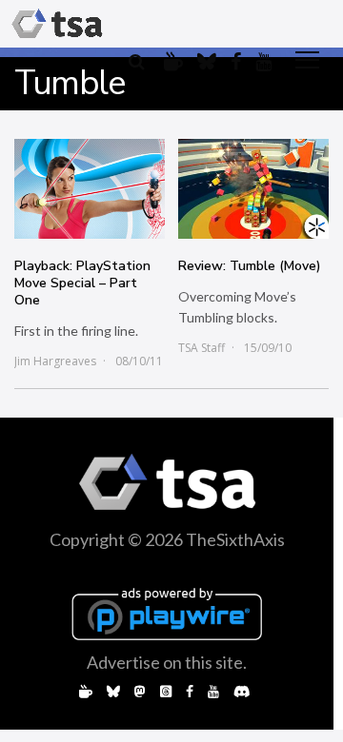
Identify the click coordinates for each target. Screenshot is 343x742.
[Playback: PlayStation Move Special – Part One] (89, 189)
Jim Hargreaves (55, 361)
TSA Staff (201, 348)
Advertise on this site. (167, 662)
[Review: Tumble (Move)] (253, 189)
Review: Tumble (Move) (249, 266)
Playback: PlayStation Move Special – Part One (82, 283)
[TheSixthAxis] (57, 24)
